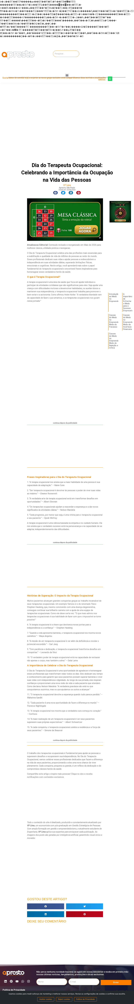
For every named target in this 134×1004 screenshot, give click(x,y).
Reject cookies (64, 999)
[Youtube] (17, 981)
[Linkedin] (5, 981)
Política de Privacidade (14, 990)
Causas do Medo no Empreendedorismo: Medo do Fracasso (117, 321)
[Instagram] (28, 981)
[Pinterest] (11, 981)
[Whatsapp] (110, 79)
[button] (67, 75)
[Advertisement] (114, 54)
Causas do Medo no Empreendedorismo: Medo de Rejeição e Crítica (117, 340)
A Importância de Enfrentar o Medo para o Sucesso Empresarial (128, 302)
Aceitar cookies (45, 999)
